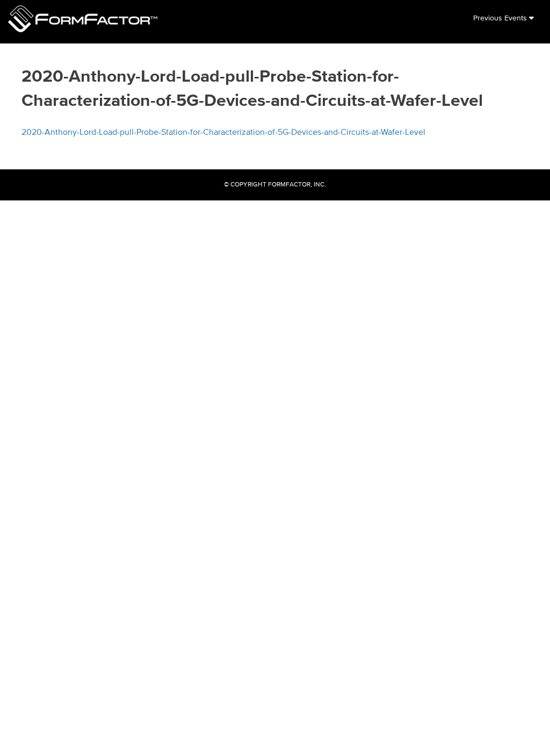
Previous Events (501, 18)
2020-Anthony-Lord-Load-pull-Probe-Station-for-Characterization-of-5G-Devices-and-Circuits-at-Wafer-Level (223, 132)
